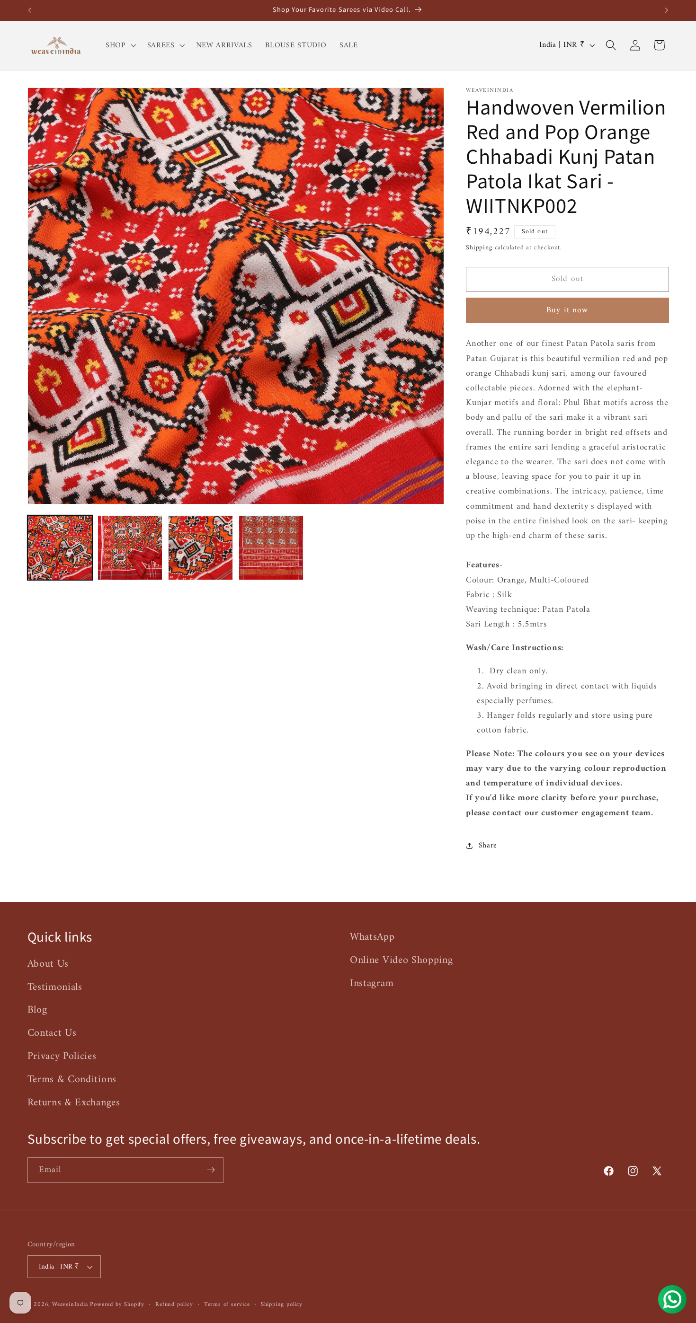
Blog (37, 1010)
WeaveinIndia (70, 1304)
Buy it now (567, 310)
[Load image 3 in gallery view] (200, 547)
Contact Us (52, 1033)
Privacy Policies (62, 1056)
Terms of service (227, 1304)
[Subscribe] (211, 1170)
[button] (120, 45)
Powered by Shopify (117, 1304)
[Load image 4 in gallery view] (271, 547)
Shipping (479, 247)
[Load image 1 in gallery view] (59, 547)
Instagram (371, 983)
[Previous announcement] (29, 10)
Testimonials (54, 987)
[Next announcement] (666, 10)
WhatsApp (372, 937)
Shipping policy (282, 1304)
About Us (48, 964)
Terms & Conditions (71, 1079)
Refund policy (174, 1304)
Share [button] (488, 845)
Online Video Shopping (401, 960)
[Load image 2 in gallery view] (130, 547)
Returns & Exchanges (73, 1102)
